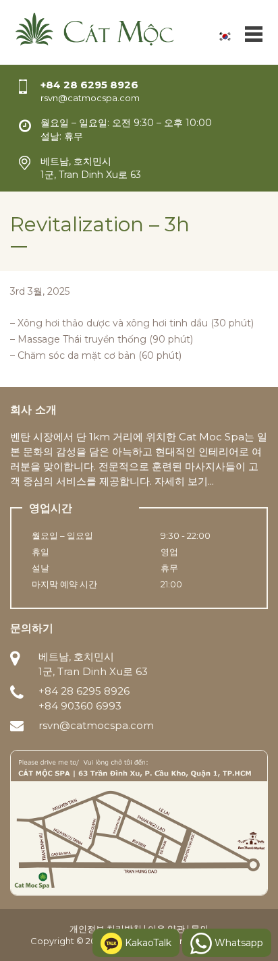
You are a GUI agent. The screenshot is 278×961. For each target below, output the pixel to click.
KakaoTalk (146, 943)
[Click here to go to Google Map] (139, 821)
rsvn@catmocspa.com (96, 725)
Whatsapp (237, 943)
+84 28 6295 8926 (89, 84)
